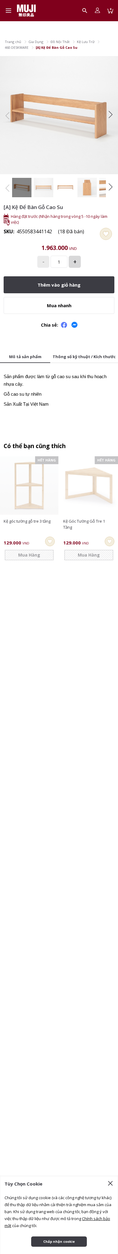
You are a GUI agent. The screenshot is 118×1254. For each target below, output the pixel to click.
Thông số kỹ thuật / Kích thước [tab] (84, 356)
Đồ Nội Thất (60, 41)
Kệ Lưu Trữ (85, 41)
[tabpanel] (59, 388)
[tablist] (59, 357)
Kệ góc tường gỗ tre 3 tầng (27, 521)
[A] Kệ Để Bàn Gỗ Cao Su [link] (56, 47)
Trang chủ (13, 41)
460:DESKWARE (16, 47)
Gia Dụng (35, 41)
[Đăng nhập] (97, 10)
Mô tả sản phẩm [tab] (25, 356)
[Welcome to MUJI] (26, 11)
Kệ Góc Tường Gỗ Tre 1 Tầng (84, 524)
